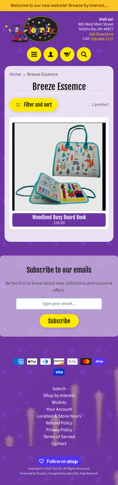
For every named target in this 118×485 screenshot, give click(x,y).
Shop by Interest (59, 395)
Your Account (59, 409)
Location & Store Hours (59, 416)
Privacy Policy (59, 430)
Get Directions (101, 34)
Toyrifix (57, 468)
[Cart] (67, 54)
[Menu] (34, 54)
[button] (33, 104)
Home (15, 74)
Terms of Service (59, 437)
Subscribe (59, 321)
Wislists (59, 402)
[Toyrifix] (32, 29)
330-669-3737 (102, 39)
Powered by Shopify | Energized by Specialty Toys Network (59, 473)
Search (59, 389)
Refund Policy (59, 423)
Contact (59, 443)
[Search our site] (84, 54)
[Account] (51, 54)
